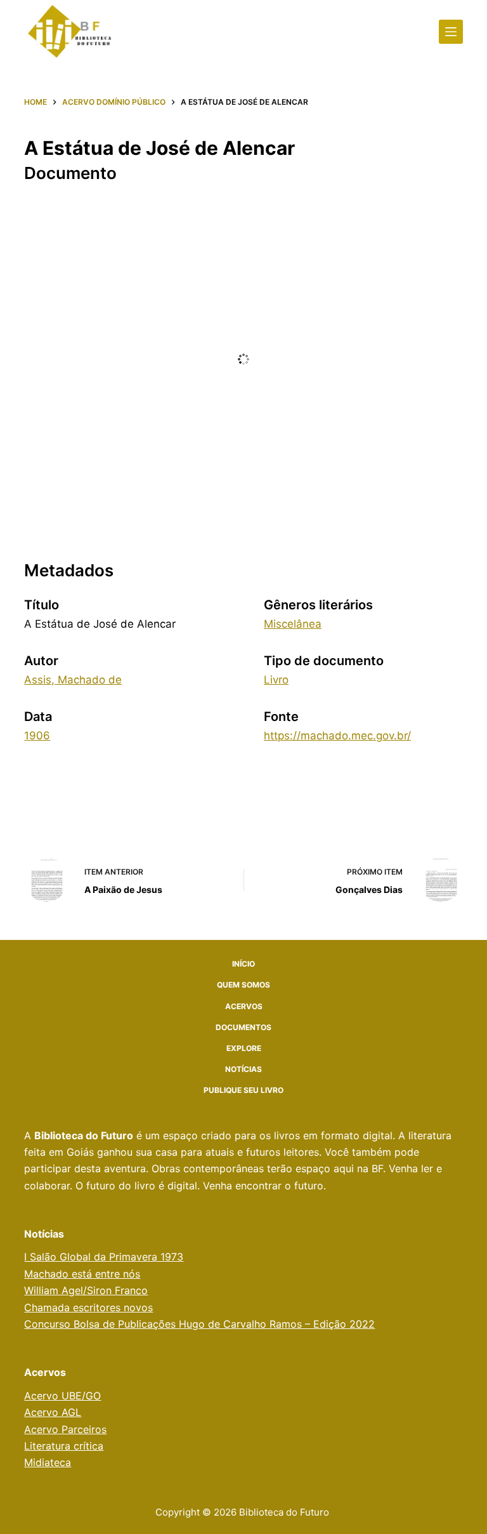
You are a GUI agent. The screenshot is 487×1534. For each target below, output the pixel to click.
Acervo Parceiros (65, 1429)
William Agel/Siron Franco (86, 1290)
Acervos (244, 1006)
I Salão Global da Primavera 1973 (103, 1256)
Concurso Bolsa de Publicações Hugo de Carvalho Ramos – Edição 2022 (199, 1324)
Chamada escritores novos (88, 1307)
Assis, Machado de (73, 679)
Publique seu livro (243, 1090)
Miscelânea (292, 624)
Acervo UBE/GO (62, 1395)
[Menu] (451, 32)
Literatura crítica (63, 1445)
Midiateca (47, 1462)
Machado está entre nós (82, 1273)
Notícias (243, 1069)
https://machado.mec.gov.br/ (337, 735)
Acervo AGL (52, 1412)
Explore (243, 1048)
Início (243, 964)
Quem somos (243, 984)
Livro (276, 679)
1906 (37, 735)
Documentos (243, 1027)
